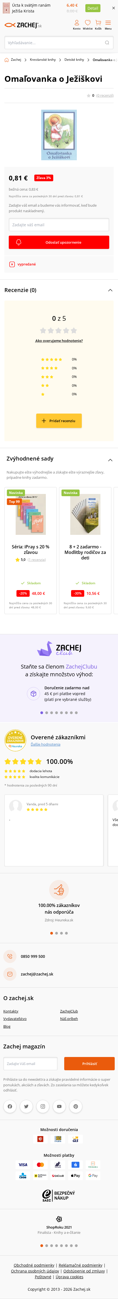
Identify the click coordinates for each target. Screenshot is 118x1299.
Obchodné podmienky (34, 1265)
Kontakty (10, 1011)
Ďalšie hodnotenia (45, 744)
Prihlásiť (89, 1063)
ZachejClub (69, 1011)
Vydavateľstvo (15, 1018)
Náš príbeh (69, 1018)
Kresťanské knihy (43, 59)
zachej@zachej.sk (37, 974)
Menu (108, 28)
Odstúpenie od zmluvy (84, 1271)
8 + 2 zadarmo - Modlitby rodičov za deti (85, 552)
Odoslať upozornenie (63, 242)
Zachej (16, 59)
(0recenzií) (105, 95)
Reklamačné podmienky (80, 1265)
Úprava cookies (69, 1276)
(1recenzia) (37, 559)
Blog (6, 1026)
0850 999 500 (33, 956)
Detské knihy (74, 59)
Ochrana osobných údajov (35, 1271)
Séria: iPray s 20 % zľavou (30, 549)
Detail (93, 8)
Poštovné (43, 1276)
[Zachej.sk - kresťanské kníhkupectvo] (23, 25)
